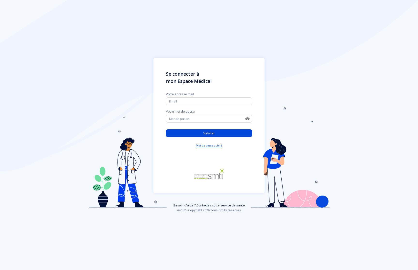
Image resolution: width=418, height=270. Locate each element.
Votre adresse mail (180, 94)
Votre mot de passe (180, 111)
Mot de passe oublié (209, 145)
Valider (209, 133)
